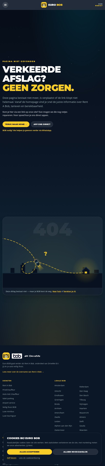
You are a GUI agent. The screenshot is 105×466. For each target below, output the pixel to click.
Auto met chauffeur (11, 394)
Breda (57, 404)
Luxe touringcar (9, 416)
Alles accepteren (29, 452)
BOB (99, 5)
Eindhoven (59, 395)
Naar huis (56, 291)
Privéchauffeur (9, 390)
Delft (82, 421)
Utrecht (58, 391)
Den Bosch (84, 395)
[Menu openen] (5, 5)
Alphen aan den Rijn (63, 426)
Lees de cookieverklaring (29, 458)
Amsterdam (60, 385)
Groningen (59, 399)
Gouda (82, 426)
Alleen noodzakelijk (75, 452)
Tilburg (83, 399)
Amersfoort (59, 413)
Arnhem (58, 408)
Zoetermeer (60, 430)
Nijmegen (84, 404)
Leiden (57, 421)
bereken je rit (70, 291)
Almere (83, 417)
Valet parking (8, 398)
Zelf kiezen (11, 458)
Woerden (83, 430)
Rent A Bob (7, 385)
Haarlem (83, 408)
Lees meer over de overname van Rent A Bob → (23, 372)
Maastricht (84, 413)
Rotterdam (84, 386)
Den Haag (84, 391)
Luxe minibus (8, 411)
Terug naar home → (16, 124)
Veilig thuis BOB (9, 407)
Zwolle (57, 417)
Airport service (9, 403)
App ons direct (42, 124)
